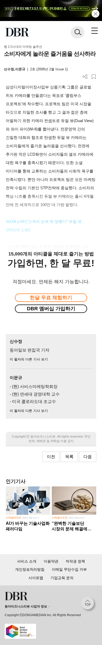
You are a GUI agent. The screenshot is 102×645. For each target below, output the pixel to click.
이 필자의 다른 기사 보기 (29, 359)
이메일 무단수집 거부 (69, 569)
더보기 (85, 76)
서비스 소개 (26, 561)
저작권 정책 (75, 561)
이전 (51, 456)
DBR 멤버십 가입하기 (51, 308)
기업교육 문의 (61, 578)
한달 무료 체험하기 (51, 297)
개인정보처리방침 (29, 569)
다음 (87, 456)
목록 (69, 456)
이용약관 (51, 561)
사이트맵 (36, 578)
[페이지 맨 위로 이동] (89, 604)
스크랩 (93, 76)
